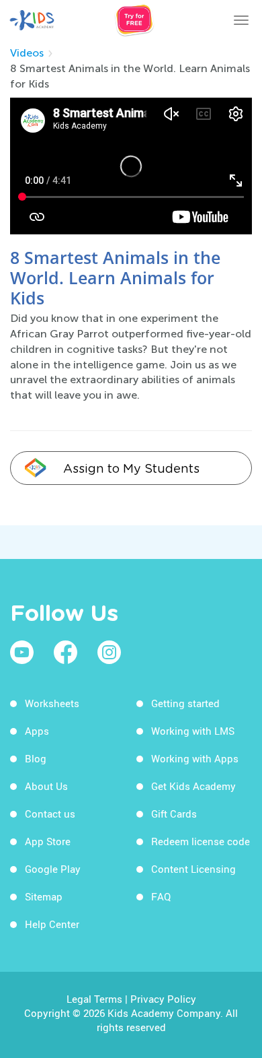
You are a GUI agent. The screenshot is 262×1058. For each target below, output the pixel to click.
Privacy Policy (163, 998)
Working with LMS (192, 730)
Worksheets (52, 703)
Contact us (50, 813)
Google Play (53, 868)
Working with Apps (194, 758)
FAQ (161, 896)
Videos (27, 52)
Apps (37, 730)
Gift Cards (174, 813)
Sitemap (43, 896)
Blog (35, 758)
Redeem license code (200, 841)
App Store (48, 841)
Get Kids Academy (193, 786)
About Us (46, 786)
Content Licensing (193, 868)
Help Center (52, 924)
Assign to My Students (131, 468)
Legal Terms (94, 998)
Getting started (185, 703)
